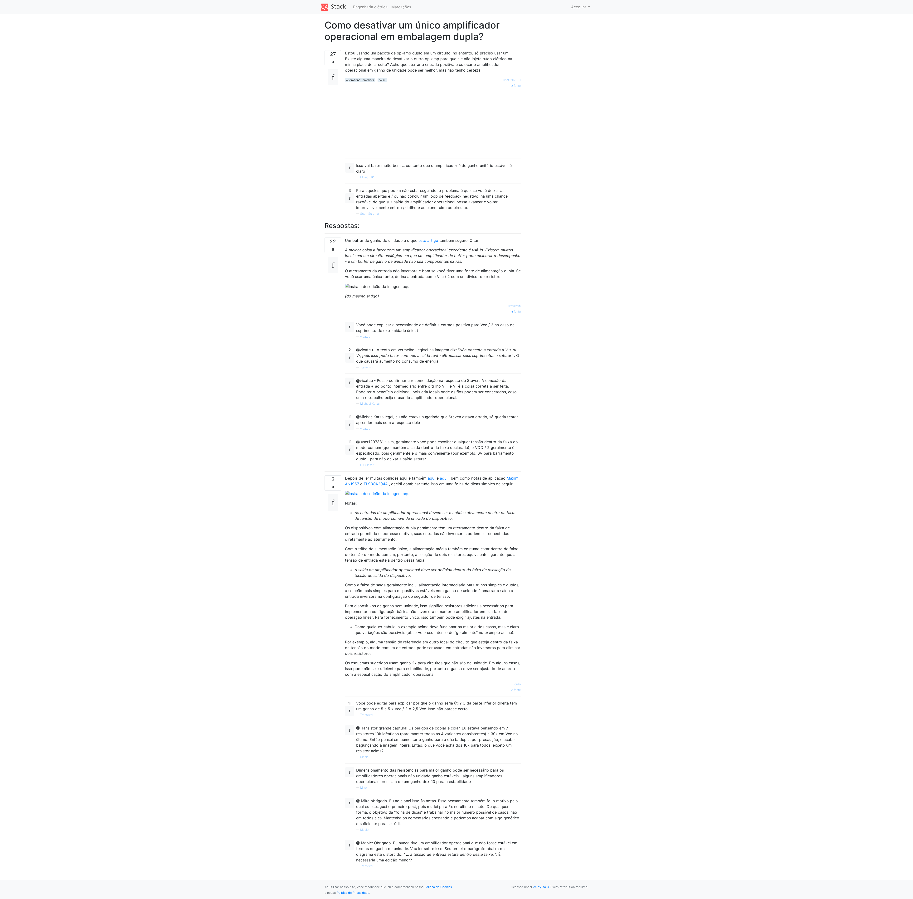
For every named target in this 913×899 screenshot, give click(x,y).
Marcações (401, 7)
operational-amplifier (360, 80)
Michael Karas (369, 403)
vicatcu (365, 336)
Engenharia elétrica (370, 7)
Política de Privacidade (353, 892)
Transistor (366, 715)
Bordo (517, 684)
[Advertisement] (433, 121)
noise (382, 80)
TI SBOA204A (376, 483)
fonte (517, 85)
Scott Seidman (370, 213)
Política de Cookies (438, 887)
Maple (364, 757)
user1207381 (512, 80)
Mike (363, 787)
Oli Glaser (367, 465)
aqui (431, 478)
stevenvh (514, 306)
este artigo (428, 240)
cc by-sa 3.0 (542, 887)
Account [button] (579, 7)
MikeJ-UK (367, 177)
